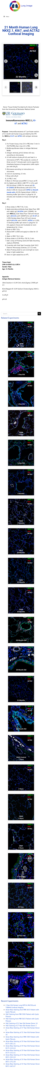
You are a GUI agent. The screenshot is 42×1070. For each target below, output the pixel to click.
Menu (7, 16)
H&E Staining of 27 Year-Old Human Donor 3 (21, 1026)
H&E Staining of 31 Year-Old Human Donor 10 (22, 1023)
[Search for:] (19, 313)
